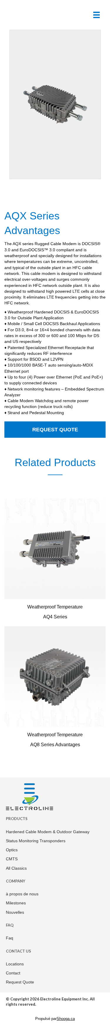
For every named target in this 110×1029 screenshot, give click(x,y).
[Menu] (96, 15)
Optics (12, 849)
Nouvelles (15, 912)
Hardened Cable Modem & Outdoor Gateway (47, 831)
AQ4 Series (55, 616)
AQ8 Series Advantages (55, 744)
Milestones (16, 903)
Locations (15, 964)
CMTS (12, 859)
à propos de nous (22, 894)
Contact (13, 973)
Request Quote (55, 429)
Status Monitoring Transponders (35, 840)
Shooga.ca (66, 1018)
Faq (9, 938)
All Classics (16, 868)
